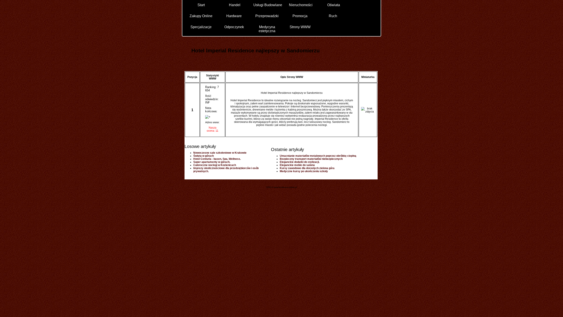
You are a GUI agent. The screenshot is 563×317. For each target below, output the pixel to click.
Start (201, 5)
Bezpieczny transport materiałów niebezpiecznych (311, 158)
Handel (234, 5)
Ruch (333, 16)
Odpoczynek (234, 27)
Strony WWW (300, 27)
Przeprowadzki (267, 16)
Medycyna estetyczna (267, 28)
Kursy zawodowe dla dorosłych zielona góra (307, 168)
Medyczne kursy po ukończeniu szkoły (304, 171)
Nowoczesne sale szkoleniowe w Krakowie (220, 152)
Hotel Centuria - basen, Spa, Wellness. (217, 158)
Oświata (333, 5)
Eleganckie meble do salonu (297, 165)
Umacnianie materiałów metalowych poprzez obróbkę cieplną (318, 155)
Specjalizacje (201, 27)
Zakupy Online (201, 16)
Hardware (234, 16)
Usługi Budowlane (267, 5)
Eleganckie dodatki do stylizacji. (300, 162)
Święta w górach (203, 155)
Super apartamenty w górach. (211, 162)
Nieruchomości (301, 5)
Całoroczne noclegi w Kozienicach (214, 165)
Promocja (299, 16)
